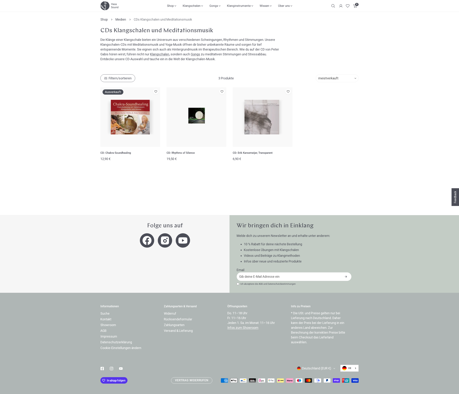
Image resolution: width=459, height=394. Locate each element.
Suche (105, 313)
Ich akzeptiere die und (268, 284)
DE (349, 368)
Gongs (195, 54)
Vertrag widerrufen (191, 380)
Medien (120, 19)
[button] (355, 6)
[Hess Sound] (109, 5)
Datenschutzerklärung (116, 342)
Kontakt (105, 319)
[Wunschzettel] (347, 6)
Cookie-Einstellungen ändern (120, 348)
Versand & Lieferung (178, 331)
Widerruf (170, 313)
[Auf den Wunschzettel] (156, 91)
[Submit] (346, 276)
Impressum (108, 336)
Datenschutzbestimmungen (282, 284)
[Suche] (333, 5)
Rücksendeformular (178, 319)
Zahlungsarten (174, 325)
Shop (104, 19)
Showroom (108, 325)
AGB (261, 284)
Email (240, 270)
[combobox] (349, 368)
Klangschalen (159, 54)
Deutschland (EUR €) (316, 368)
